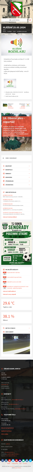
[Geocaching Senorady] (23, 460)
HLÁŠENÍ (10, 31)
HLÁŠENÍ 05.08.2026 (7, 208)
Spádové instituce (6, 431)
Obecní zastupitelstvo (7, 428)
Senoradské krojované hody (14, 277)
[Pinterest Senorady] (16, 460)
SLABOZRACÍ (15, 463)
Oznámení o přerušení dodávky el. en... (12, 212)
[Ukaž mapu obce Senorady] (30, 20)
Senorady (12, 466)
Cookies (25, 463)
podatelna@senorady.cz (13, 454)
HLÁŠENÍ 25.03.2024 (22, 31)
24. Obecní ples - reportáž (14, 120)
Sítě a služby (4, 434)
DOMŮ (8, 463)
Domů (4, 31)
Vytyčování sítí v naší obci (13, 272)
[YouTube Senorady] (9, 460)
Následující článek (22, 104)
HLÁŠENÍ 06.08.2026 (7, 204)
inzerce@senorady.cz (11, 456)
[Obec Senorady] (16, 9)
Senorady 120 (4, 384)
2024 (14, 31)
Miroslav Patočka (17, 467)
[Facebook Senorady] (2, 460)
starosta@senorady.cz (17, 399)
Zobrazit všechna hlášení (10, 217)
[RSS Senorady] (30, 460)
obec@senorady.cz (14, 404)
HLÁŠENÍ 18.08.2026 (7, 199)
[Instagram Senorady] (6, 460)
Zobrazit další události (9, 291)
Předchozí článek (10, 104)
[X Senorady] (13, 460)
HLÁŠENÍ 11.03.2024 (22, 107)
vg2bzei (8, 444)
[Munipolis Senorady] (26, 460)
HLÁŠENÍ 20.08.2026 (7, 195)
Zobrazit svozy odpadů (9, 294)
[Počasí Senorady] (20, 460)
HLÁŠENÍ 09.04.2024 (10, 107)
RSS (20, 463)
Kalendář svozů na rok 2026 (14, 282)
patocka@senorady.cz (20, 409)
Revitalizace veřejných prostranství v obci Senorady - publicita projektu (17, 287)
